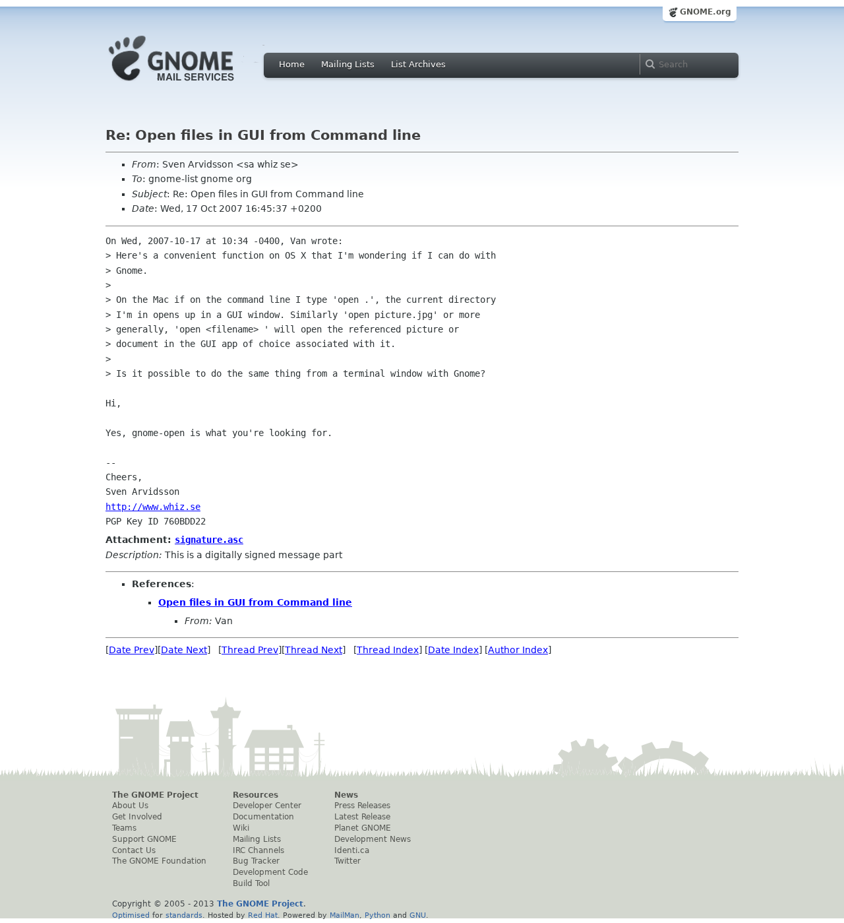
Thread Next (313, 650)
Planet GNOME (362, 828)
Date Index (453, 650)
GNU (417, 915)
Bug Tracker (256, 861)
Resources (255, 795)
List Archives (418, 64)
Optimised (131, 915)
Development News (372, 839)
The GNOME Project (155, 795)
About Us (130, 805)
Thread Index (388, 650)
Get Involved (137, 816)
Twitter (347, 861)
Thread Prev (250, 650)
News (346, 795)
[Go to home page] (191, 84)
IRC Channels (258, 850)
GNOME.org (705, 11)
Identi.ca (351, 850)
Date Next (184, 650)
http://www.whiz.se (153, 506)
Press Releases (362, 805)
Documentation (263, 816)
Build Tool (251, 883)
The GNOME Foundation (159, 861)
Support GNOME (144, 839)
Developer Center (267, 805)
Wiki (241, 828)
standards (184, 915)
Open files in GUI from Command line (255, 602)
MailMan (344, 915)
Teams (124, 828)
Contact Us (134, 850)
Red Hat (263, 915)
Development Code (270, 872)
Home (292, 64)
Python (377, 915)
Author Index (518, 650)
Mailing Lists (348, 64)
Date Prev (131, 650)
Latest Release (362, 816)
